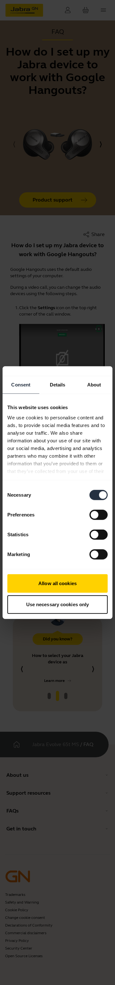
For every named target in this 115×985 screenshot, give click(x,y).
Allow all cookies (57, 583)
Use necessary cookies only (57, 604)
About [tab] (94, 384)
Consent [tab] (20, 384)
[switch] (98, 515)
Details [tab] (57, 384)
